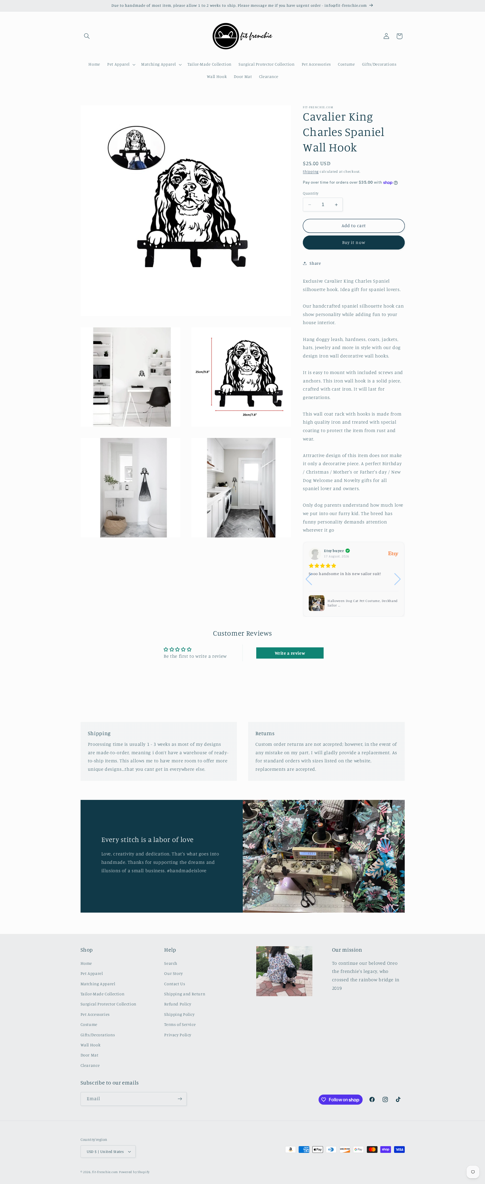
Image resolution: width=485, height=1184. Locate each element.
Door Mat (90, 1055)
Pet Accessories (95, 1014)
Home (86, 963)
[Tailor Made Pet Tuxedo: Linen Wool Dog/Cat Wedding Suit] (316, 603)
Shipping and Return (184, 993)
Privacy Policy (177, 1034)
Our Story (173, 973)
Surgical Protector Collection (108, 1003)
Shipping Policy (179, 1014)
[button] (87, 36)
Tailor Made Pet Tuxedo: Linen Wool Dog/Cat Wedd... (357, 603)
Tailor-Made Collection (103, 993)
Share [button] (315, 263)
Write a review (290, 653)
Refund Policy (177, 1003)
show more (348, 585)
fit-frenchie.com (105, 1172)
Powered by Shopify (134, 1172)
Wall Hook (91, 1044)
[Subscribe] (179, 1099)
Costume (89, 1024)
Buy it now (353, 242)
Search (170, 963)
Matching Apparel (98, 983)
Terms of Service (180, 1024)
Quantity (310, 193)
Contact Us (174, 983)
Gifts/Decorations (98, 1034)
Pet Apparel (92, 973)
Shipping (311, 171)
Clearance (90, 1065)
